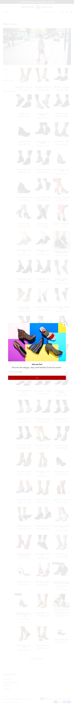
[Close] (64, 324)
